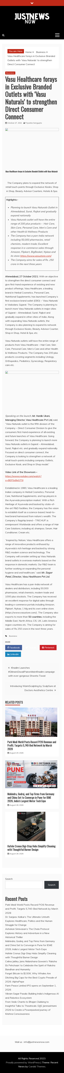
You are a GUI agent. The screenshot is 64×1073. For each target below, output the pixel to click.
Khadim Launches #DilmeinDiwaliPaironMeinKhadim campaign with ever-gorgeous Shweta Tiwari (31, 671)
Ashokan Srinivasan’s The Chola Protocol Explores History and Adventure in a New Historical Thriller (27, 932)
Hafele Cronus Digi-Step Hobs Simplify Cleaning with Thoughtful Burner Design (31, 847)
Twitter (32, 647)
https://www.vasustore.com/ (35, 255)
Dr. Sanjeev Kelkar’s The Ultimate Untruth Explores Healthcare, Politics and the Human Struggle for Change (28, 920)
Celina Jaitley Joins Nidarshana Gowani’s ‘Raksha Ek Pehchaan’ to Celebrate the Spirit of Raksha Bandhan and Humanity (31, 965)
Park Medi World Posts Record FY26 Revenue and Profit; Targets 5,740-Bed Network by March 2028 (31, 745)
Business (10, 73)
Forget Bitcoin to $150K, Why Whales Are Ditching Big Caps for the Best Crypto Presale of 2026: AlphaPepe (31, 977)
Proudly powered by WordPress (23, 1062)
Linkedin (14, 654)
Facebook (14, 647)
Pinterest (49, 647)
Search (9, 878)
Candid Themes (37, 1066)
